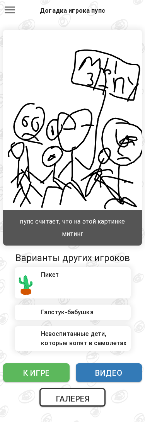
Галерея (73, 398)
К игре (36, 373)
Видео (108, 373)
